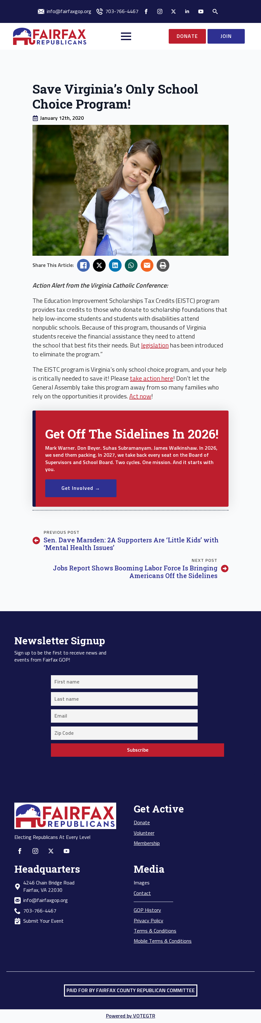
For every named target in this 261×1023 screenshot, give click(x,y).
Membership (147, 843)
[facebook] (146, 11)
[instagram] (159, 11)
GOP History (147, 910)
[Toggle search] (215, 11)
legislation (155, 345)
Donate (142, 822)
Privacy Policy (148, 920)
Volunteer (144, 833)
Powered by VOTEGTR (130, 1016)
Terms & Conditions (155, 931)
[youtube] (200, 11)
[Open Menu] (126, 36)
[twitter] (173, 11)
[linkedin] (187, 11)
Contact (142, 893)
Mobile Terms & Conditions (163, 941)
